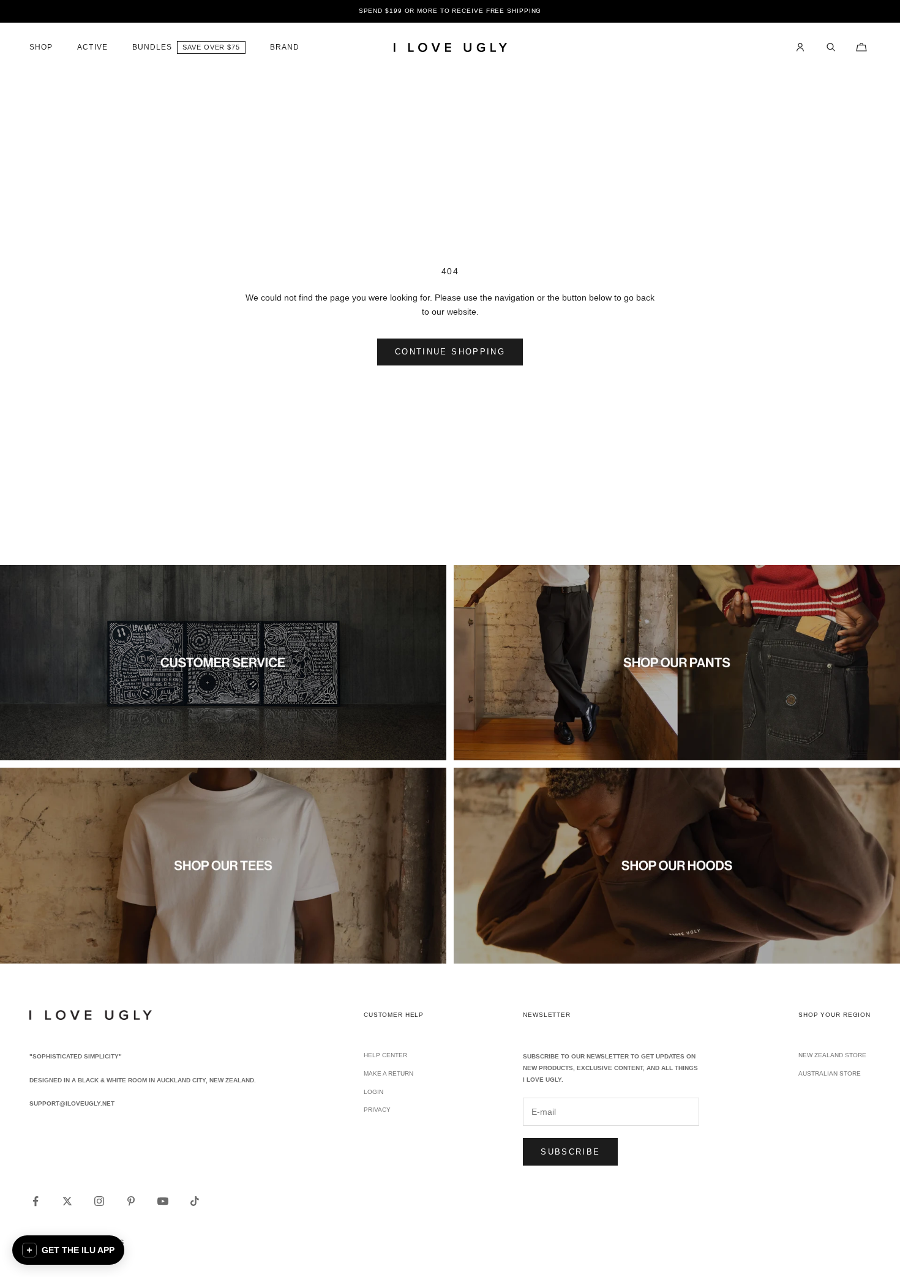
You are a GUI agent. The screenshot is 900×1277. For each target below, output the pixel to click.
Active (92, 47)
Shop (41, 47)
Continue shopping (450, 351)
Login (373, 1091)
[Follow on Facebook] (35, 1201)
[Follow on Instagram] (99, 1201)
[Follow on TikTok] (195, 1201)
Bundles (152, 47)
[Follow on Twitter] (67, 1201)
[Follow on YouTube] (163, 1201)
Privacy (377, 1109)
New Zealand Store (832, 1055)
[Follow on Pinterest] (131, 1201)
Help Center (385, 1055)
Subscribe (570, 1151)
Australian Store (829, 1073)
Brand (284, 47)
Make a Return (388, 1073)
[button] (68, 1250)
